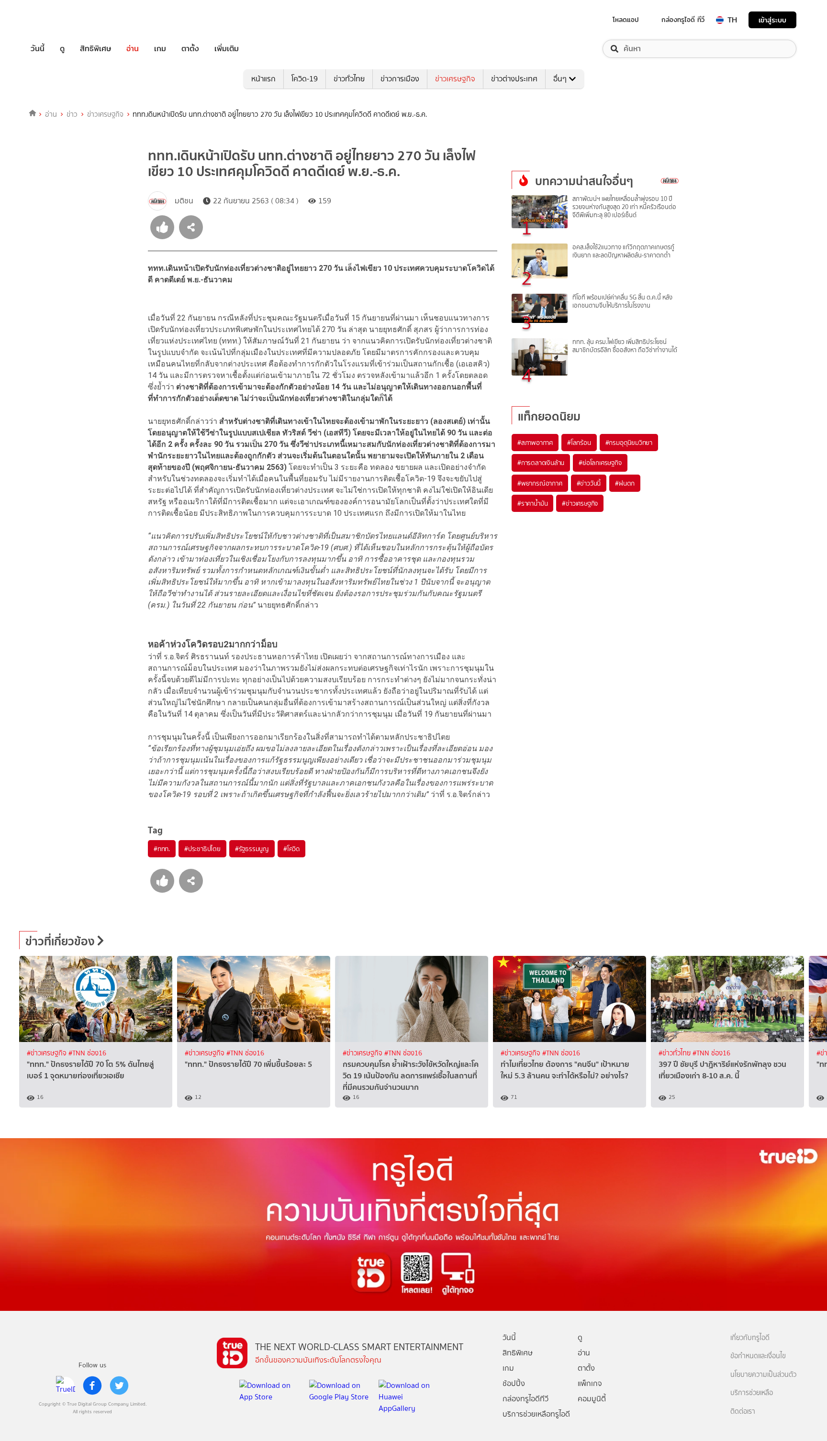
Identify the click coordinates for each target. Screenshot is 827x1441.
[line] (65, 1385)
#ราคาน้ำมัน (532, 503)
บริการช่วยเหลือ (751, 1393)
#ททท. (162, 849)
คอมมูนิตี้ (592, 1398)
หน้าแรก (263, 78)
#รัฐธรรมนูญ (252, 849)
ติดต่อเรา (742, 1412)
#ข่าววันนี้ (589, 483)
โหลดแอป (626, 19)
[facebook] (92, 1385)
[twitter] (119, 1385)
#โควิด (291, 849)
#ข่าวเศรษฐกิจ (580, 503)
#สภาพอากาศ (535, 442)
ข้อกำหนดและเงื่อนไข (758, 1356)
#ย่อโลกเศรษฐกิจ (600, 462)
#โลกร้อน (579, 442)
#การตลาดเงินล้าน (540, 462)
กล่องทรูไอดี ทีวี (682, 19)
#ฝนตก (625, 483)
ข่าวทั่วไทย (349, 78)
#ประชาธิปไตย (202, 849)
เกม (160, 49)
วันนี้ (38, 49)
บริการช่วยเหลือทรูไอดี (536, 1413)
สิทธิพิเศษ (95, 49)
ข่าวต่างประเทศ (514, 78)
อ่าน (132, 49)
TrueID (59, 19)
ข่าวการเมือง (399, 78)
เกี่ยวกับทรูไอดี (750, 1338)
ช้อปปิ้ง (514, 1383)
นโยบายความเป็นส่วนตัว (763, 1375)
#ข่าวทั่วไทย (676, 1053)
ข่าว (72, 114)
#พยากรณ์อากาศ (539, 483)
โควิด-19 (304, 78)
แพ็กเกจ (590, 1383)
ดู (62, 49)
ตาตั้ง (190, 49)
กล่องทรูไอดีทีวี (525, 1398)
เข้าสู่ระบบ (772, 19)
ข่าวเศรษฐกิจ (455, 78)
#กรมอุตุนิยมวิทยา (628, 442)
